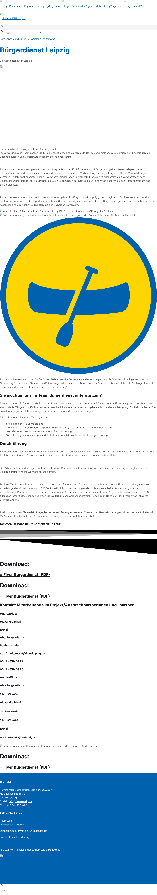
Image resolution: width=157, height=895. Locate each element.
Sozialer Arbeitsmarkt (42, 38)
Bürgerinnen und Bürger (13, 38)
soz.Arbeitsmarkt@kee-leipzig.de (22, 653)
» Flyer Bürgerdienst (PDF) (25, 574)
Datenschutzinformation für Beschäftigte (23, 830)
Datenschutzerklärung (12, 824)
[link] (41, 32)
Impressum (6, 820)
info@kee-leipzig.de (20, 801)
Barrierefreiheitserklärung (14, 837)
